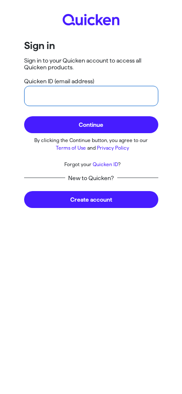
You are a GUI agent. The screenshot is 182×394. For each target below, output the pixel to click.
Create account (91, 199)
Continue (91, 124)
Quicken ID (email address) (59, 81)
